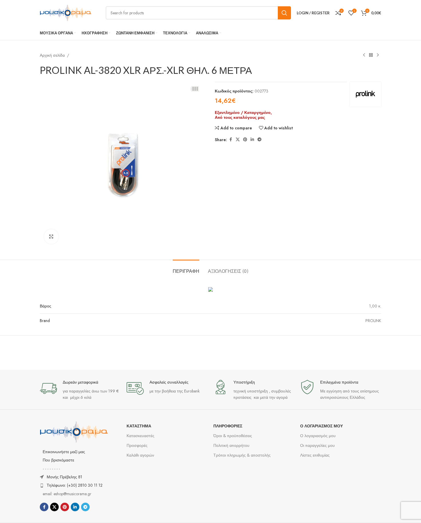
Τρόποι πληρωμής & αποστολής (242, 455)
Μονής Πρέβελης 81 (64, 477)
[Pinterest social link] (245, 139)
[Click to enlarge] (51, 236)
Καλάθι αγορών (140, 455)
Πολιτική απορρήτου (231, 445)
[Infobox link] (80, 390)
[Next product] (377, 55)
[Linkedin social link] (252, 139)
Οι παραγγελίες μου (317, 445)
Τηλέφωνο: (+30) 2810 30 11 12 (75, 485)
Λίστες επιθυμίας (315, 455)
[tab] (186, 268)
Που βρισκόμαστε (58, 460)
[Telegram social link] (259, 139)
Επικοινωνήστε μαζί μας (64, 452)
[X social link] (237, 139)
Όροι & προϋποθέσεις (232, 436)
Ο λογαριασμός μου (318, 436)
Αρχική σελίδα (52, 55)
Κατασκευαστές (140, 436)
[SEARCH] (284, 12)
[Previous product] (364, 55)
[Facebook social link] (230, 139)
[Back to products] (370, 55)
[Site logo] (65, 12)
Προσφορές (137, 445)
